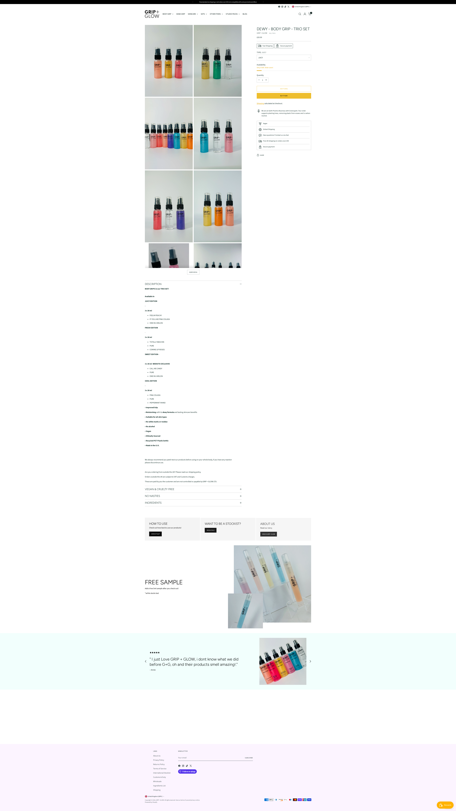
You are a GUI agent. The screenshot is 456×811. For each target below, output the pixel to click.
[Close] (258, 382)
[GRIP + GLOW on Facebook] (222, 429)
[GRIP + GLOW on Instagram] (226, 429)
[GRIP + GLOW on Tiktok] (229, 429)
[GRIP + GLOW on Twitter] (233, 429)
